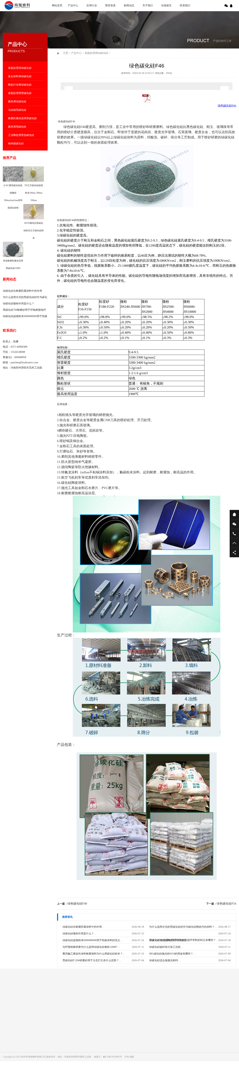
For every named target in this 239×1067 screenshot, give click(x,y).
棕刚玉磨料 (42, 993)
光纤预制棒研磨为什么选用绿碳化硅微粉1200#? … (92, 947)
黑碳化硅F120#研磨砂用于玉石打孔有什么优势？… (92, 960)
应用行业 (91, 5)
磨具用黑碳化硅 (17, 126)
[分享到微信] (226, 5)
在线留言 (166, 5)
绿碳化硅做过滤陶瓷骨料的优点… (168, 940)
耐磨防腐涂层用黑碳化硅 (22, 118)
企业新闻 (113, 1017)
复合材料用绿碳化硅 (20, 76)
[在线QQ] (232, 5)
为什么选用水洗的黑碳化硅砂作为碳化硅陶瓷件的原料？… (183, 926)
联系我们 (185, 5)
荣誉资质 (110, 5)
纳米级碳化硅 (16, 143)
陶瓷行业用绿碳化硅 (20, 84)
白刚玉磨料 (25, 993)
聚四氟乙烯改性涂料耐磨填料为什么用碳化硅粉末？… (94, 953)
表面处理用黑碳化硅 (20, 93)
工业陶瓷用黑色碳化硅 (21, 135)
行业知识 (113, 1022)
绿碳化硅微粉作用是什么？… (80, 933)
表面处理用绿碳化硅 (20, 68)
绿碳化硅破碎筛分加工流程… (166, 947)
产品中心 (73, 5)
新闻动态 (129, 5)
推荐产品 (9, 158)
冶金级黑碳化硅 (17, 110)
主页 (65, 53)
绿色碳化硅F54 (226, 903)
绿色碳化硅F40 (77, 903)
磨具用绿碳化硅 (17, 101)
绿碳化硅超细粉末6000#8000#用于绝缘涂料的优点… (93, 940)
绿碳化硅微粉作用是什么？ (18, 303)
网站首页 (57, 5)
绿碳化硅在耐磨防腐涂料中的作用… (83, 926)
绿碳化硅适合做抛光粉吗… (165, 960)
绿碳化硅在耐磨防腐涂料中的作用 (22, 290)
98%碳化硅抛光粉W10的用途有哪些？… (172, 953)
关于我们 (147, 5)
